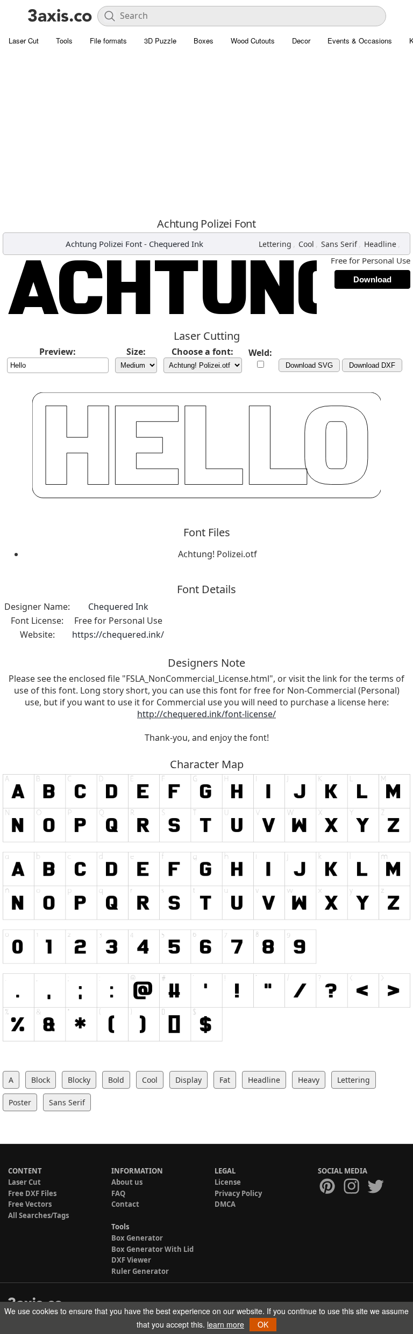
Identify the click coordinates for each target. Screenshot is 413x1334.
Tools (64, 40)
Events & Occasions (359, 40)
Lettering (275, 244)
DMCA (225, 1204)
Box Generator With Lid (152, 1249)
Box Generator (137, 1238)
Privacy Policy (238, 1193)
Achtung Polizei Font (104, 243)
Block (40, 1080)
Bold (116, 1080)
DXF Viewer (131, 1260)
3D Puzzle (160, 40)
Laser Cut (24, 40)
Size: (136, 352)
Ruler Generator (140, 1271)
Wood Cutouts (253, 40)
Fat (224, 1080)
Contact (125, 1204)
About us (127, 1182)
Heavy (308, 1080)
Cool (306, 244)
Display (188, 1080)
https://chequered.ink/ (118, 634)
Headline (380, 244)
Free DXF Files (32, 1193)
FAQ (118, 1193)
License (228, 1182)
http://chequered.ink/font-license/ (206, 714)
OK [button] (263, 1324)
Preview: (57, 352)
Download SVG (309, 365)
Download (372, 279)
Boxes (203, 40)
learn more (225, 1324)
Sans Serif (339, 244)
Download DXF (372, 365)
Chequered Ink (176, 243)
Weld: (260, 353)
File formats (108, 40)
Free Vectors (30, 1204)
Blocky (79, 1080)
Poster (20, 1102)
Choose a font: (202, 352)
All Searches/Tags (38, 1215)
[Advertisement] (206, 131)
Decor (301, 40)
